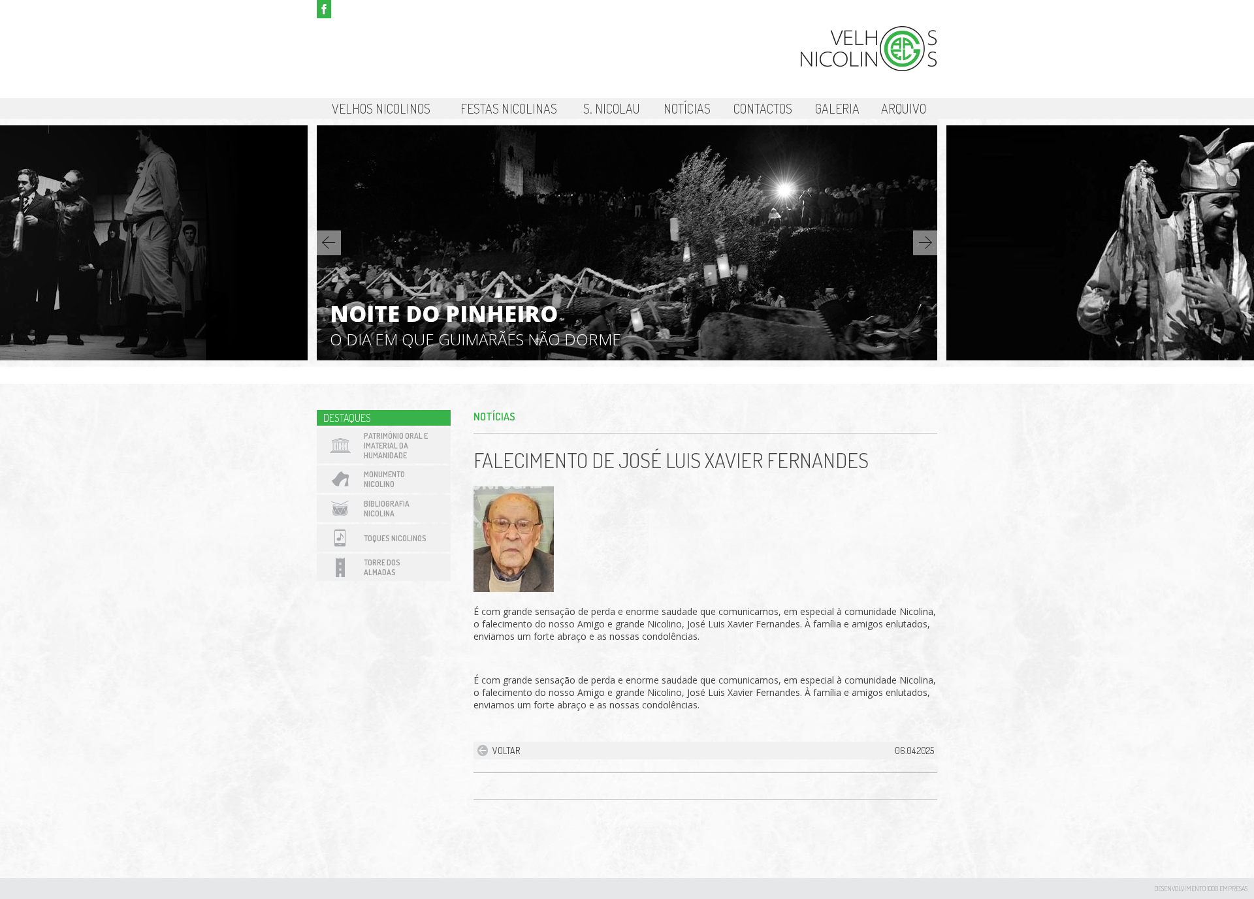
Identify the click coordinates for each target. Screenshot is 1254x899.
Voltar (506, 750)
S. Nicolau (611, 108)
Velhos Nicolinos (381, 108)
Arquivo (903, 108)
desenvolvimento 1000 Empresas (1200, 888)
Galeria (837, 108)
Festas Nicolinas (508, 108)
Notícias (687, 108)
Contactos (762, 108)
